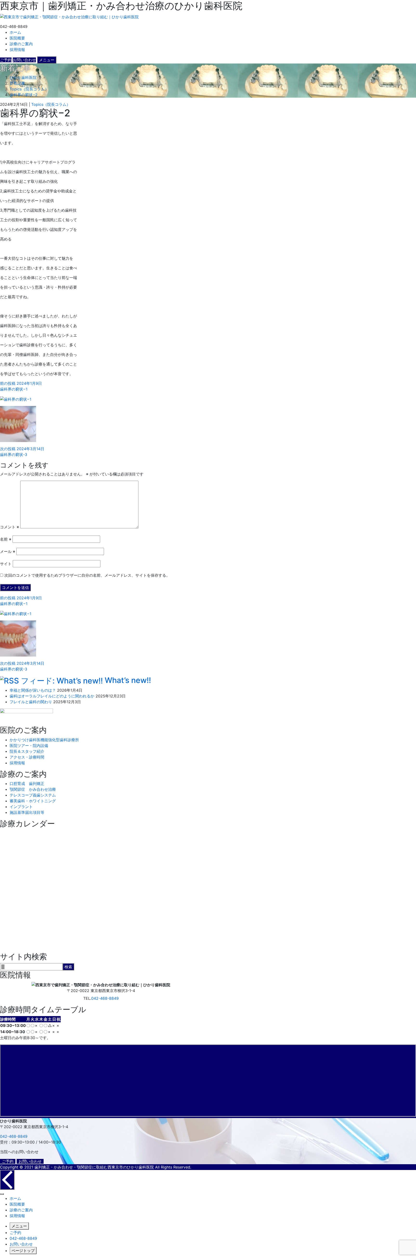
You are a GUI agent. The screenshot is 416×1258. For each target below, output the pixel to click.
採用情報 (17, 49)
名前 (5, 539)
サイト (6, 563)
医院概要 (17, 38)
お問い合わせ (30, 1161)
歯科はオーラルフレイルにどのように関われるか (52, 696)
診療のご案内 (21, 43)
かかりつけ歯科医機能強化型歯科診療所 (44, 739)
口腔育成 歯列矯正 (27, 783)
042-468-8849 (105, 998)
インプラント (21, 806)
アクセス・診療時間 (27, 757)
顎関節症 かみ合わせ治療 (33, 789)
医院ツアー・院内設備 (29, 745)
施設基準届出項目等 (27, 812)
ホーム (15, 32)
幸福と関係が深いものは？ (33, 690)
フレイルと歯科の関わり (31, 701)
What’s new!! (128, 680)
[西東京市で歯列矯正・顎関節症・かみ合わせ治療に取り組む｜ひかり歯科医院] (69, 16)
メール (7, 551)
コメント (9, 527)
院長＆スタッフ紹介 (27, 751)
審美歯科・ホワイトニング (33, 800)
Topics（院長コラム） (50, 104)
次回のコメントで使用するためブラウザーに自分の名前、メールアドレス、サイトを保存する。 (87, 575)
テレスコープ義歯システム (33, 795)
